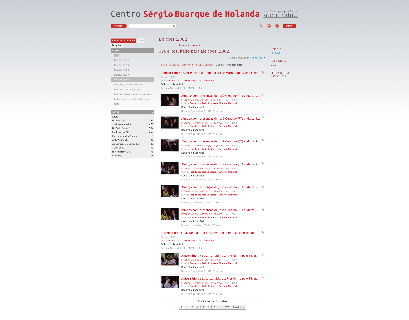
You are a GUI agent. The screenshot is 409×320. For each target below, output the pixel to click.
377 (227, 307)
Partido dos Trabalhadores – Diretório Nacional (192, 80)
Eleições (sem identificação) (128, 89)
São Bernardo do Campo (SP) (126, 144)
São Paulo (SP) (118, 120)
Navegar (118, 26)
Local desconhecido (121, 124)
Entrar (289, 26)
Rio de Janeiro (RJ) (120, 132)
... (116, 55)
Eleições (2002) (121, 79)
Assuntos (197, 45)
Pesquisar (117, 45)
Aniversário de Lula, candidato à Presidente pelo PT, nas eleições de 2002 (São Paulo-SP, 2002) (226, 232)
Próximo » (238, 307)
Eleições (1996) (121, 65)
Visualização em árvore (123, 40)
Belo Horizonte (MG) (121, 152)
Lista (140, 40)
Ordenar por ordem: (240, 57)
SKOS (277, 53)
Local (115, 112)
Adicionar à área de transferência (262, 72)
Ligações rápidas (277, 26)
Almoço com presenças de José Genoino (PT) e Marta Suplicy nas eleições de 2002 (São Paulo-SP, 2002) (232, 72)
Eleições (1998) (121, 70)
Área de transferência (261, 26)
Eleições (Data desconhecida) (128, 84)
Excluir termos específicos (229, 65)
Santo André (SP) (120, 140)
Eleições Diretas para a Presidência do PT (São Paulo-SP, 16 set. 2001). (149, 94)
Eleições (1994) (121, 60)
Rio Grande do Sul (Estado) (125, 136)
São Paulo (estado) (121, 128)
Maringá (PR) (118, 148)
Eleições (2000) (121, 75)
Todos (115, 116)
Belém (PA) (117, 155)
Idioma (269, 26)
